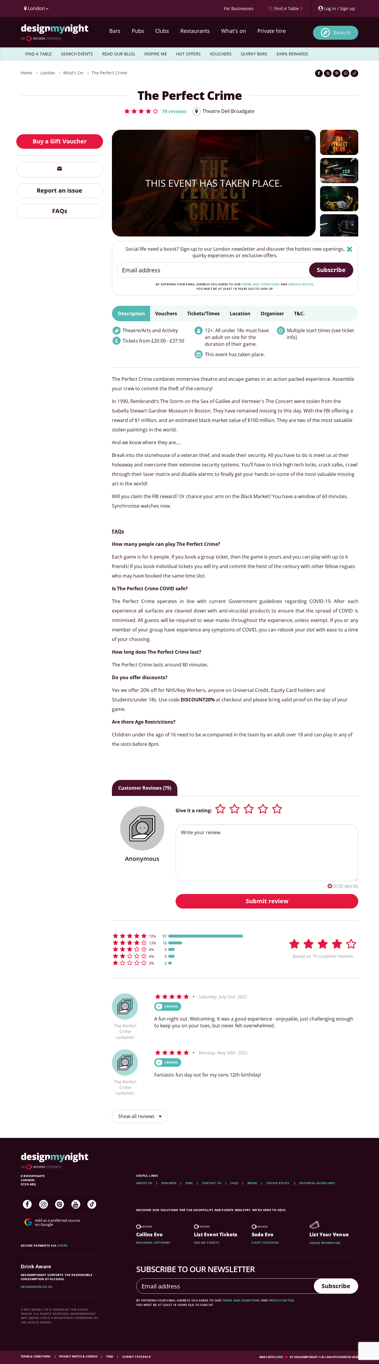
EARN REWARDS (292, 54)
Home (26, 73)
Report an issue (59, 190)
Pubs (138, 30)
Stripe (62, 1245)
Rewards (168, 1183)
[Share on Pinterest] (337, 73)
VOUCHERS (221, 54)
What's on (233, 30)
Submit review (267, 901)
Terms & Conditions (36, 1356)
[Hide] (349, 249)
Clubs (162, 30)
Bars (115, 30)
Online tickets (206, 1242)
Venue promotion (324, 1243)
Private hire (271, 30)
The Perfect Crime (109, 73)
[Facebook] (27, 1204)
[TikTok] (91, 1204)
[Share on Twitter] (328, 73)
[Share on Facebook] (319, 73)
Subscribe (331, 270)
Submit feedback (136, 1357)
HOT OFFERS (188, 54)
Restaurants (195, 30)
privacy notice (301, 284)
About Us (144, 1183)
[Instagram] (43, 1204)
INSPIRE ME (155, 54)
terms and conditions (261, 284)
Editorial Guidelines (317, 1183)
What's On (73, 73)
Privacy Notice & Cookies (78, 1356)
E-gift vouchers (265, 1242)
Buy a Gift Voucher (60, 141)
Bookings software (153, 1242)
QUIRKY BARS (254, 54)
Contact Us (211, 1183)
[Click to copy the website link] (354, 73)
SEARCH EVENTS (77, 54)
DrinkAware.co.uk (36, 1287)
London (47, 73)
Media (252, 1183)
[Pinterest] (59, 1204)
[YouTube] (75, 1204)
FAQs (59, 211)
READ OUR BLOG (118, 54)
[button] (155, 111)
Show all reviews (137, 1116)
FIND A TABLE (38, 54)
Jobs (189, 1183)
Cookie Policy (278, 1183)
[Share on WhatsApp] (345, 73)
